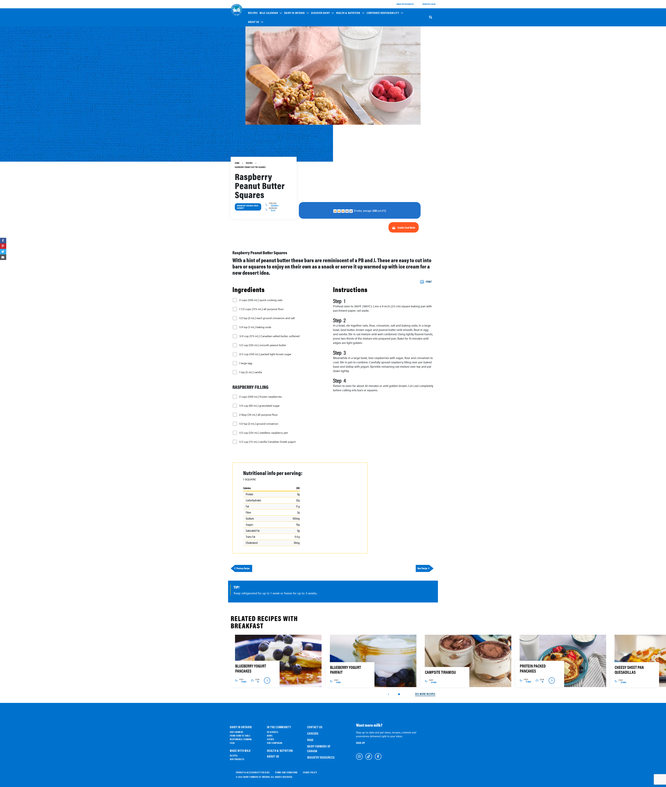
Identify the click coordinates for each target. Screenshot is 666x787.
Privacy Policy (274, 412)
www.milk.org (288, 415)
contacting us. (286, 404)
